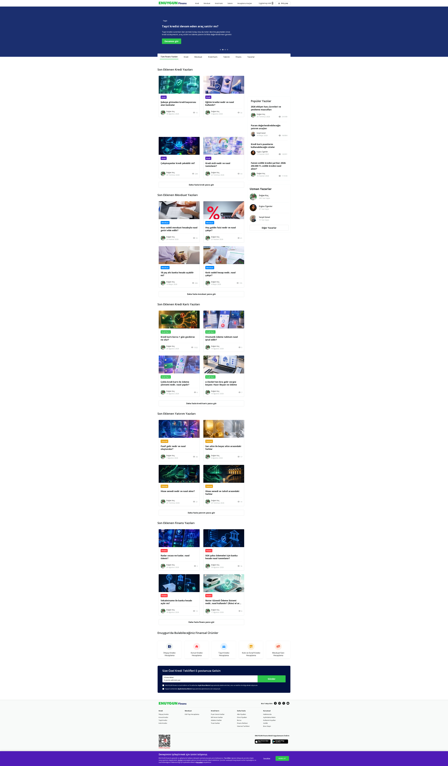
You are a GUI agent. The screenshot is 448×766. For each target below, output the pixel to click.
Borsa (239, 720)
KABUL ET (282, 758)
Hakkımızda (267, 714)
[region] (224, 758)
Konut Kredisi (163, 717)
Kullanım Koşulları (269, 720)
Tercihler (266, 758)
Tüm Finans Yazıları (169, 56)
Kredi (186, 56)
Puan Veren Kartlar (217, 714)
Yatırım (226, 56)
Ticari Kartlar (215, 723)
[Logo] (173, 3)
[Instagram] (279, 703)
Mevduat (198, 56)
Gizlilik (265, 723)
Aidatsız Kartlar (216, 720)
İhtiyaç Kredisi (164, 714)
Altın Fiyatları (241, 714)
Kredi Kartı (212, 56)
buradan (199, 762)
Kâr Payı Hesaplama (192, 714)
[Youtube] (288, 703)
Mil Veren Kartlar (217, 717)
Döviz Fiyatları (242, 717)
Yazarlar (251, 56)
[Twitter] (283, 703)
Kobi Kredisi (163, 723)
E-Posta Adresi (169, 677)
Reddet (180, 760)
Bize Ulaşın (267, 726)
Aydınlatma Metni (269, 717)
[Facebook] (275, 703)
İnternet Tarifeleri (243, 726)
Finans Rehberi (242, 723)
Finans (238, 56)
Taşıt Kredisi (163, 720)
